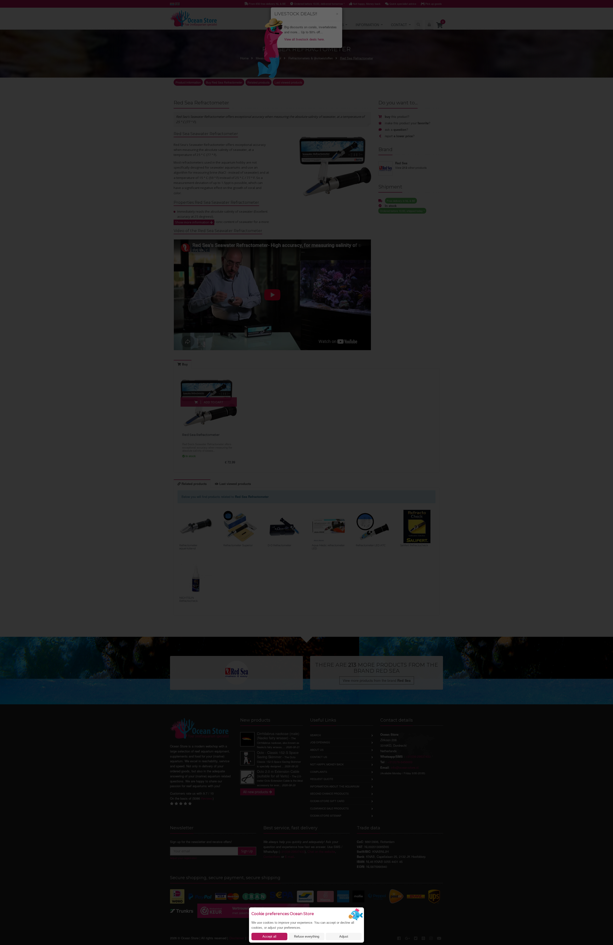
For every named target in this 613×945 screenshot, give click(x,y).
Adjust (343, 936)
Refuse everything (306, 936)
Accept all (269, 936)
